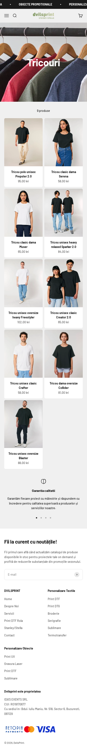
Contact (9, 635)
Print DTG (54, 606)
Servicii (9, 613)
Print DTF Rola (13, 620)
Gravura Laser (13, 664)
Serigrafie (54, 620)
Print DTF (54, 599)
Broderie (53, 613)
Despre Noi (11, 606)
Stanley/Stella (13, 628)
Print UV (9, 656)
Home (8, 599)
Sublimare (54, 628)
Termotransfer (57, 635)
